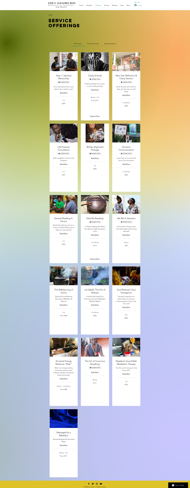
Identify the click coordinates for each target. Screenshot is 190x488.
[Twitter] (93, 484)
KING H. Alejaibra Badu (62, 3)
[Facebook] (88, 484)
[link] (78, 44)
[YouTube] (101, 484)
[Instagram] (97, 484)
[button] (138, 2)
